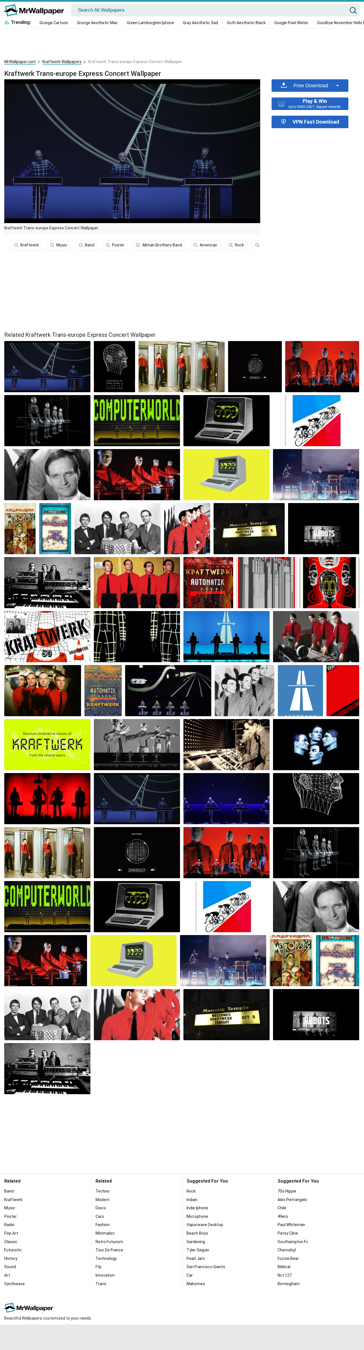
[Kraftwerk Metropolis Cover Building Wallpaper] (266, 582)
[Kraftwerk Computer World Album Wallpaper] (226, 474)
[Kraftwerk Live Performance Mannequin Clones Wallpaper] (137, 474)
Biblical (284, 1266)
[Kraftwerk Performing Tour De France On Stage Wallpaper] (316, 420)
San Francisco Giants (206, 1266)
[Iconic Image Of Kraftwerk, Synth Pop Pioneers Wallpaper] (55, 528)
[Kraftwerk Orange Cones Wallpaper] (47, 636)
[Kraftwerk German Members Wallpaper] (137, 582)
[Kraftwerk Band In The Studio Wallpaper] (47, 582)
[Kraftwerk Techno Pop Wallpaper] (316, 744)
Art (7, 1275)
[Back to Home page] (36, 10)
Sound (10, 1266)
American (208, 245)
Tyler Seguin (198, 1250)
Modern (102, 1199)
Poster (118, 245)
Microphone (197, 1216)
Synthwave (14, 1284)
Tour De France (109, 1250)
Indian (192, 1199)
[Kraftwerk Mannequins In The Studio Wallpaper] (316, 636)
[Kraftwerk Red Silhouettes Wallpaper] (47, 798)
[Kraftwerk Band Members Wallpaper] (42, 690)
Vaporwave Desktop (205, 1224)
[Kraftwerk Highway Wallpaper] (168, 690)
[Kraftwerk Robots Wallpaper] (323, 528)
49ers (283, 1216)
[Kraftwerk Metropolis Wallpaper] (20, 528)
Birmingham (289, 1284)
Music (61, 245)
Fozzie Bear (288, 1258)
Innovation (105, 1275)
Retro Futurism (109, 1241)
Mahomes (196, 1284)
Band (89, 245)
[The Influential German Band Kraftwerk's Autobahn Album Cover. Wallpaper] (226, 636)
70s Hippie (287, 1191)
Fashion (103, 1224)
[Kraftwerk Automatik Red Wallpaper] (208, 582)
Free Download (310, 85)
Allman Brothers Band (162, 245)
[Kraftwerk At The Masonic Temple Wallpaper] (249, 528)
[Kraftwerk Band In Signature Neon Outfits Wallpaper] (137, 636)
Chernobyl (287, 1250)
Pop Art (11, 1233)
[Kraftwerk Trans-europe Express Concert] (47, 366)
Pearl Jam (196, 1258)
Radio (9, 1224)
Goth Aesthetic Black (246, 22)
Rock (239, 245)
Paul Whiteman (291, 1224)
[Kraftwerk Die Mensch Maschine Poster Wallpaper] (342, 690)
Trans (101, 1284)
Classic (11, 1241)
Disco (101, 1208)
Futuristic (13, 1250)
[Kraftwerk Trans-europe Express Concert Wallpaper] (137, 798)
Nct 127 (285, 1275)
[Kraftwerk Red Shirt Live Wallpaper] (322, 366)
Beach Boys (197, 1233)
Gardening (196, 1241)
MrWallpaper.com (20, 61)
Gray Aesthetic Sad (200, 22)
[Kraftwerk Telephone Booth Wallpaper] (181, 366)
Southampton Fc (293, 1241)
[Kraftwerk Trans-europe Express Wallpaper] (329, 582)
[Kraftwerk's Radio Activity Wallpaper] (255, 366)
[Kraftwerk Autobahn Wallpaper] (300, 690)
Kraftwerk (29, 245)
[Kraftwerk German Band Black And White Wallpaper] (118, 528)
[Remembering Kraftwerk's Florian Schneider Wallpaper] (114, 366)
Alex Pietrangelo (292, 1199)
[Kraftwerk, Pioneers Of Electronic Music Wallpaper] (244, 690)
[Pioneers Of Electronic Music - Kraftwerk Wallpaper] (47, 744)
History (10, 1258)
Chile (282, 1208)
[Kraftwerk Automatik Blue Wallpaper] (103, 690)
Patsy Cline (288, 1233)
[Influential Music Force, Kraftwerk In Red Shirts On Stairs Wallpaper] (187, 528)
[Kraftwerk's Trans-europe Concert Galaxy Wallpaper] (226, 798)
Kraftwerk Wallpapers (62, 61)
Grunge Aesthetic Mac (97, 22)
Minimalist (105, 1233)
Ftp (99, 1266)
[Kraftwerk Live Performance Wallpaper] (316, 474)
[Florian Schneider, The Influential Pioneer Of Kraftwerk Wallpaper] (47, 474)
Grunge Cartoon (54, 22)
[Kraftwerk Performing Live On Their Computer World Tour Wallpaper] (137, 420)
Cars (100, 1216)
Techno (102, 1191)
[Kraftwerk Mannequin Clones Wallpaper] (226, 744)
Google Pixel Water (291, 22)
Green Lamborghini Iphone (150, 22)
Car (190, 1275)
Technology (106, 1258)
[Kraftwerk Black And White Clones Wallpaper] (137, 744)
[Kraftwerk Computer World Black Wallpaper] (226, 420)
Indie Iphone (197, 1208)
